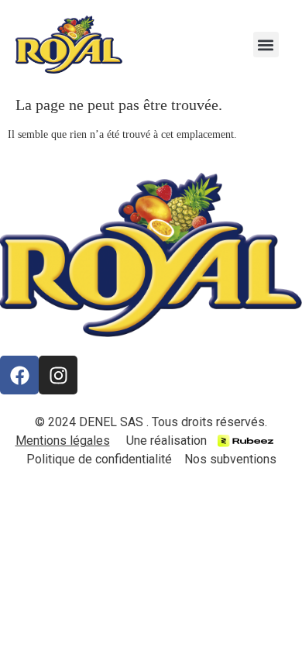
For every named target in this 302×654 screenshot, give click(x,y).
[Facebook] (19, 375)
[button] (266, 44)
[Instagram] (58, 375)
